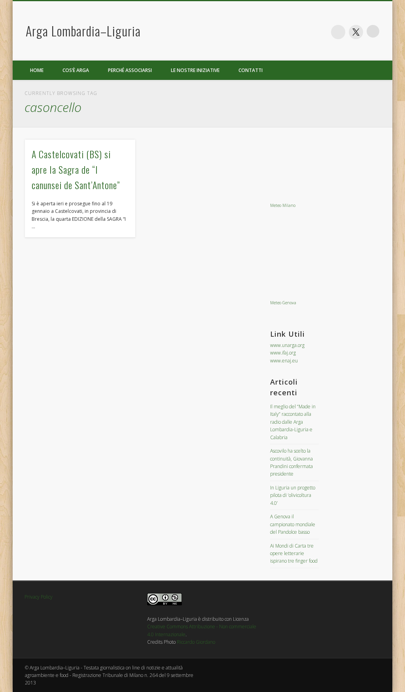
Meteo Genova (283, 302)
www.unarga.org (287, 345)
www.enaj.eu (284, 360)
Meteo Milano (282, 205)
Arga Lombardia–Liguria (83, 30)
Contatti (250, 70)
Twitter (356, 32)
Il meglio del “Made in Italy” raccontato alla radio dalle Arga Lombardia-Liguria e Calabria (293, 422)
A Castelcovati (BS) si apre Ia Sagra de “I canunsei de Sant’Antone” (76, 169)
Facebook (338, 32)
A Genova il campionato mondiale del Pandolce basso (292, 524)
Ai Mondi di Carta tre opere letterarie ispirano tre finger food (294, 553)
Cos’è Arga (75, 70)
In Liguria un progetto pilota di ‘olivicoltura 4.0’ (292, 495)
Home (37, 70)
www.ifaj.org (283, 352)
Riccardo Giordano (196, 642)
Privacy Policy (39, 596)
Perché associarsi (130, 70)
